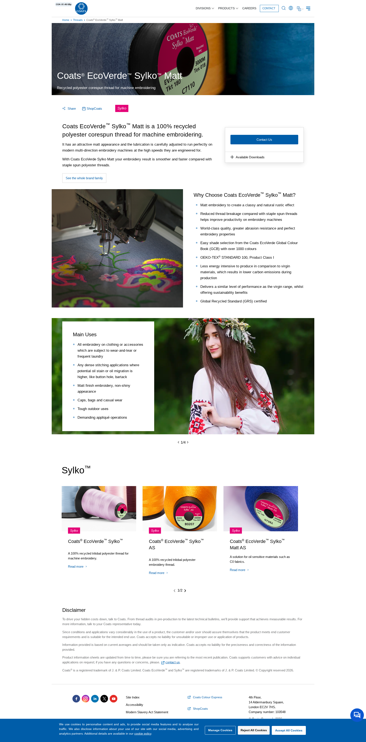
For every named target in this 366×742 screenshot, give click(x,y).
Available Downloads (250, 157)
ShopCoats (94, 108)
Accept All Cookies (288, 730)
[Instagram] (85, 698)
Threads (78, 20)
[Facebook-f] (76, 698)
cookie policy (142, 733)
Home (65, 20)
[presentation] (181, 442)
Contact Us (264, 139)
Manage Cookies (220, 730)
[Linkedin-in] (95, 698)
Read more (75, 566)
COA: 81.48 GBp (63, 4)
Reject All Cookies (254, 730)
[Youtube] (113, 698)
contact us (172, 662)
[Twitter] (104, 698)
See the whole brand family (84, 178)
